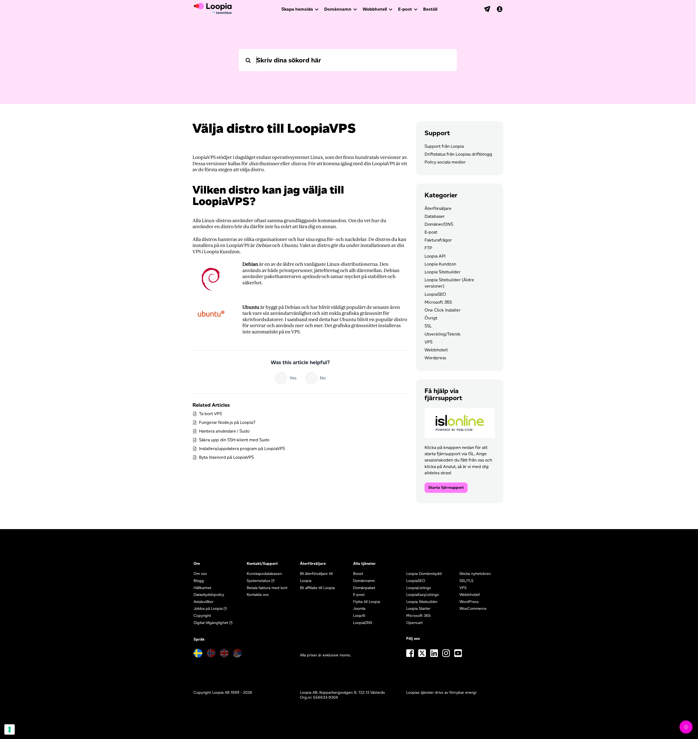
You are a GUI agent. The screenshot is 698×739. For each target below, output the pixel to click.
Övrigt (431, 318)
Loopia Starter (418, 608)
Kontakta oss (258, 594)
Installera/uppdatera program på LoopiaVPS (242, 448)
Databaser (435, 216)
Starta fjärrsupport (446, 487)
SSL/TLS (466, 580)
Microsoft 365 (438, 302)
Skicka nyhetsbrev (475, 573)
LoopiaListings (418, 588)
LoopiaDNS (362, 622)
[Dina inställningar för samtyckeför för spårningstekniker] (9, 729)
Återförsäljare (438, 208)
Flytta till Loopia (366, 601)
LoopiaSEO (435, 294)
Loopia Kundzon (440, 264)
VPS (428, 342)
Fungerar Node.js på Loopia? (227, 422)
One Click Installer (443, 310)
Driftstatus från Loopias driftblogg (458, 154)
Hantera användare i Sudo (224, 431)
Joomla (359, 608)
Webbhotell (375, 9)
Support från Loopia (444, 146)
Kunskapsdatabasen (264, 573)
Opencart (414, 622)
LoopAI (359, 615)
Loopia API (435, 256)
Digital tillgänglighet (211, 622)
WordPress (469, 601)
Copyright (202, 615)
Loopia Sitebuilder (443, 272)
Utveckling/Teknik (443, 334)
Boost (358, 573)
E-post (405, 9)
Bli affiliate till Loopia (317, 588)
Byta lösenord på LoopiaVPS (226, 457)
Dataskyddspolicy (209, 594)
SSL (428, 325)
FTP (428, 248)
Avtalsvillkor (203, 601)
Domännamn (337, 9)
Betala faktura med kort (267, 588)
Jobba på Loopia (208, 608)
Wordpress (435, 357)
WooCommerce (472, 608)
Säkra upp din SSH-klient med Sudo (234, 439)
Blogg (199, 580)
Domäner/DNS (439, 224)
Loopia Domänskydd (424, 573)
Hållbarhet (202, 588)
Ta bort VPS (210, 413)
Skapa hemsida (297, 9)
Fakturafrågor (438, 240)
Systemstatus (258, 580)
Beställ (430, 9)
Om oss (200, 573)
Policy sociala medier (445, 162)
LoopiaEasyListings (422, 594)
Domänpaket (364, 588)
